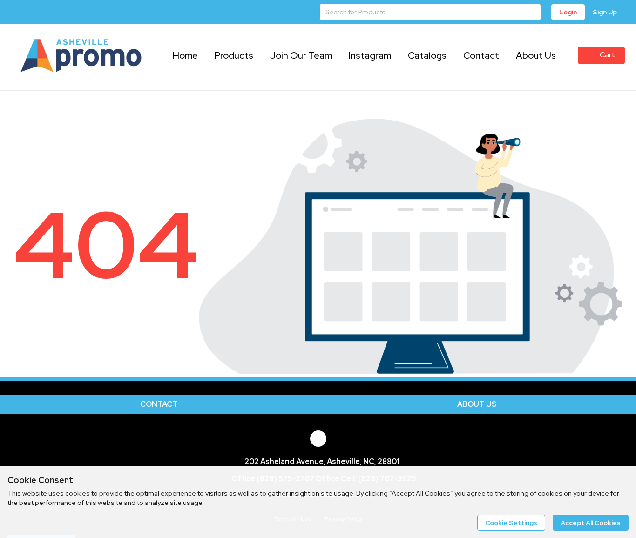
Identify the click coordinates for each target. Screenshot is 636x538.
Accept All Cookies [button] (591, 522)
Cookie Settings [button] (511, 522)
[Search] (533, 12)
